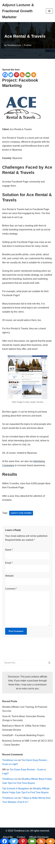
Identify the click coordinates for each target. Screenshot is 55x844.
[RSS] (22, 74)
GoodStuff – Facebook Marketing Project (23, 735)
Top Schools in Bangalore (15, 788)
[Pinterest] (16, 74)
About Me (8, 837)
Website (9, 576)
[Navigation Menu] (49, 11)
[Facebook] (5, 74)
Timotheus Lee (14, 45)
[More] (33, 74)
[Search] (49, 663)
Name (9, 550)
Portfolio (28, 45)
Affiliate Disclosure (39, 837)
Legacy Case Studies (21, 513)
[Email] (28, 74)
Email (9, 563)
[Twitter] (10, 74)
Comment (11, 588)
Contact (21, 837)
